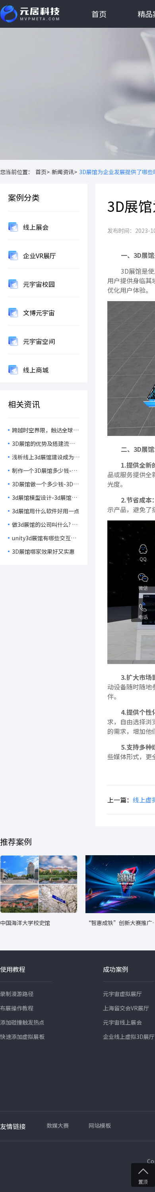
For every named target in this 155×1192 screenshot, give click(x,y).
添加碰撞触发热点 (22, 1022)
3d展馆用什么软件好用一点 (45, 511)
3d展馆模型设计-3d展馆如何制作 (44, 498)
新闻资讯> (64, 172)
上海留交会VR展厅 (126, 1008)
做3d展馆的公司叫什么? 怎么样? (45, 525)
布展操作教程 (16, 1008)
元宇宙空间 (38, 341)
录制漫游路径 (16, 994)
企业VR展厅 (38, 255)
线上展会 (34, 227)
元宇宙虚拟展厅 (122, 994)
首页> (42, 172)
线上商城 (34, 369)
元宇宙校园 (38, 284)
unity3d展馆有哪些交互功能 (44, 538)
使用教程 (12, 969)
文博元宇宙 (38, 312)
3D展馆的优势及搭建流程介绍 (43, 444)
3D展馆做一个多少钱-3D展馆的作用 (45, 484)
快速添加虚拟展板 (22, 1036)
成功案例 (115, 969)
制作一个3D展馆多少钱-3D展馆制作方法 (45, 471)
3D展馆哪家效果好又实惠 (43, 551)
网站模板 (100, 1125)
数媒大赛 (57, 1125)
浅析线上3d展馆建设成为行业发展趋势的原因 (45, 458)
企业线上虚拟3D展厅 (129, 1036)
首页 (99, 13)
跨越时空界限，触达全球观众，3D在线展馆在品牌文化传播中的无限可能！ (45, 431)
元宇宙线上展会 (122, 1022)
